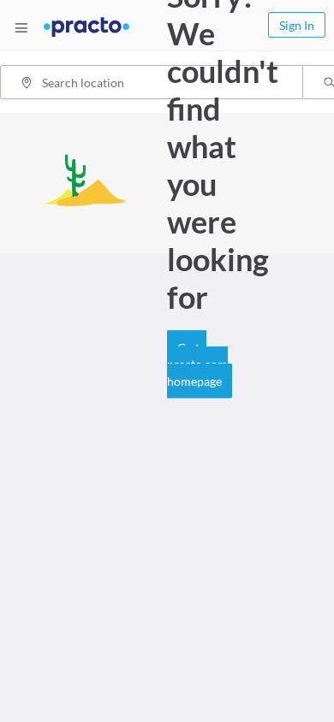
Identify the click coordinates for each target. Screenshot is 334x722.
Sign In (296, 25)
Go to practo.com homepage (197, 364)
